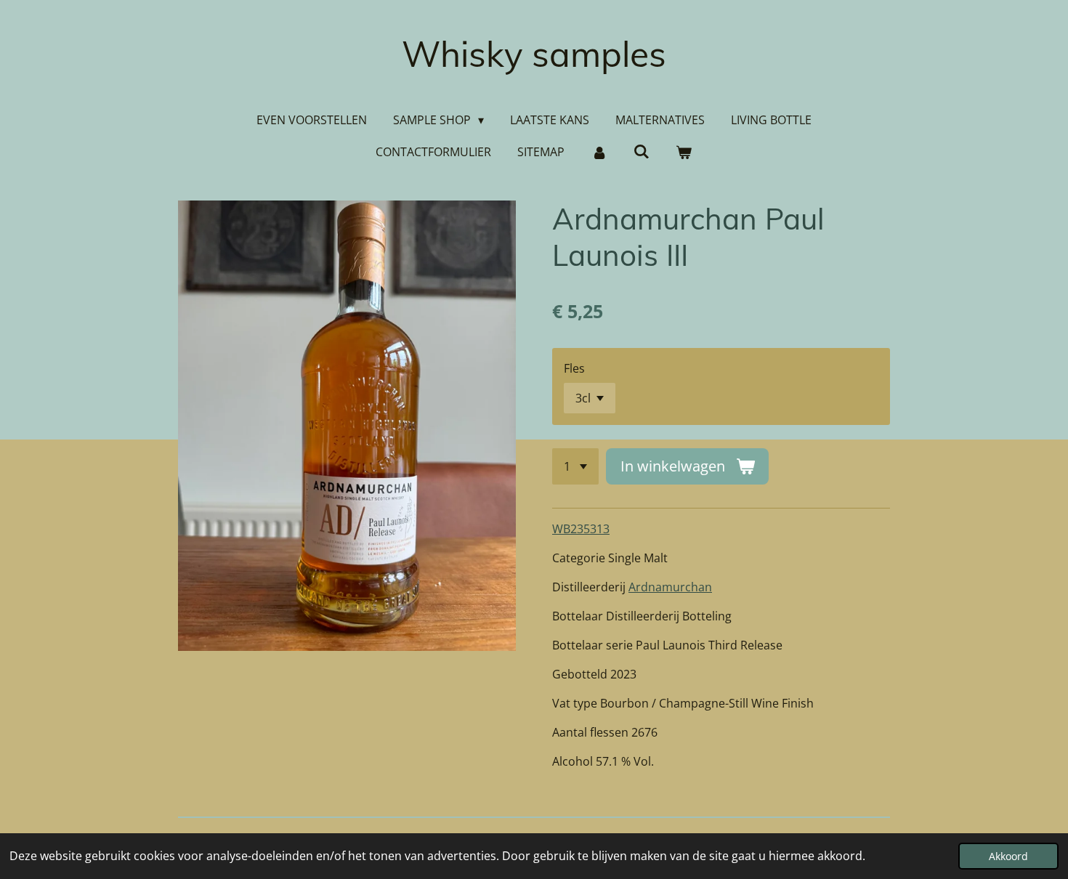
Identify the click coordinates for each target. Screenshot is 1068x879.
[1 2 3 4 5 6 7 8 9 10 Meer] (575, 466)
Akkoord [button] (1008, 856)
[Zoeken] (641, 151)
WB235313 (581, 529)
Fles (574, 368)
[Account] (598, 151)
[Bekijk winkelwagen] (683, 151)
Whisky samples (534, 54)
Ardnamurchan (670, 587)
